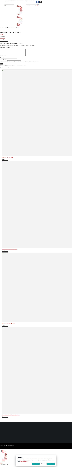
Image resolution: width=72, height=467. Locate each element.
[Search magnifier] (36, 6)
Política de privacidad (24, 461)
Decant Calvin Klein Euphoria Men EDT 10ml (10, 415)
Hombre (21, 10)
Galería (18, 14)
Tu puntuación (3, 47)
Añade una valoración (4, 41)
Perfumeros (19, 23)
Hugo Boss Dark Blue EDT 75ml (8, 323)
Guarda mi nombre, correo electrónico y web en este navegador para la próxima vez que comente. (20, 61)
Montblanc (7, 27)
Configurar (43, 463)
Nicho (21, 9)
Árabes (21, 7)
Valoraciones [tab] (2, 38)
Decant (21, 8)
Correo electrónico (3, 59)
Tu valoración (3, 55)
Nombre (1, 57)
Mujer (21, 11)
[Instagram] (40, 2)
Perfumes (19, 6)
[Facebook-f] (37, 2)
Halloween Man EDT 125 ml (7, 157)
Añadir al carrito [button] (5, 160)
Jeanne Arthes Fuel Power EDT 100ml (9, 249)
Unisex (21, 12)
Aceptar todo (51, 463)
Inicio (18, 5)
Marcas (18, 13)
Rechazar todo (35, 463)
